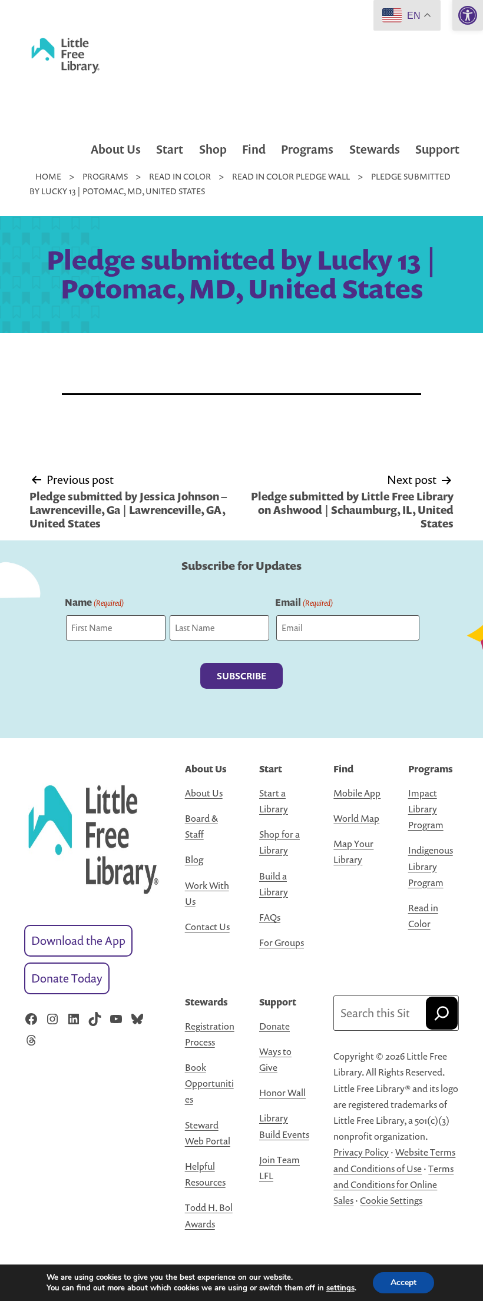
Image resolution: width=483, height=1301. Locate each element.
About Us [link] (116, 149)
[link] (467, 15)
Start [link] (169, 149)
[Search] (442, 1013)
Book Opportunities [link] (209, 1083)
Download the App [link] (78, 940)
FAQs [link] (269, 917)
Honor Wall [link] (282, 1092)
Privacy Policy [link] (361, 1152)
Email (304, 602)
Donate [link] (274, 1026)
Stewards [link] (374, 149)
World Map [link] (356, 818)
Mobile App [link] (357, 792)
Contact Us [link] (207, 926)
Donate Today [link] (66, 978)
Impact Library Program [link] (426, 808)
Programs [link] (307, 149)
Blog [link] (194, 859)
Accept (403, 1282)
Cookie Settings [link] (391, 1200)
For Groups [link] (281, 942)
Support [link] (437, 149)
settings (340, 1288)
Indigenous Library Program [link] (430, 866)
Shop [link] (213, 149)
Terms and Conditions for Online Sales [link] (393, 1184)
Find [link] (254, 149)
